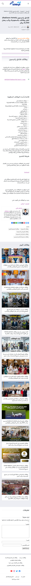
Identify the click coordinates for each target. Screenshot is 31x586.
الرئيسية (27, 11)
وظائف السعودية (24, 229)
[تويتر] (17, 571)
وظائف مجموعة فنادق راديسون (21, 237)
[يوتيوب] (11, 571)
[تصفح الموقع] (28, 3)
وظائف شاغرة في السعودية (22, 234)
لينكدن (22, 203)
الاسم (27, 540)
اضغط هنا (26, 172)
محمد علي (23, 27)
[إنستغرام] (14, 571)
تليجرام (27, 203)
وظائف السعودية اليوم (14, 229)
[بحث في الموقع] (2, 3)
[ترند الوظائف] (15, 3)
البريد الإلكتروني (25, 545)
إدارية (23, 69)
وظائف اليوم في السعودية (22, 231)
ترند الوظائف (7, 211)
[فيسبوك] (19, 571)
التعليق (27, 524)
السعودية (22, 11)
